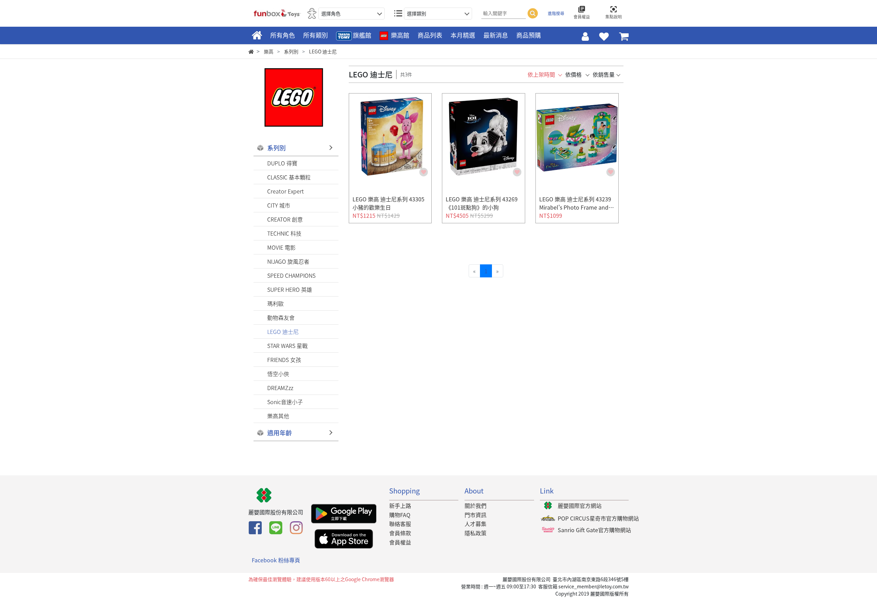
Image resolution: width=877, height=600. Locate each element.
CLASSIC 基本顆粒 (289, 177)
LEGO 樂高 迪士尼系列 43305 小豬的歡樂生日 (388, 203)
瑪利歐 (275, 303)
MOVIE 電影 (281, 247)
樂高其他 (278, 416)
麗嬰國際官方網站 (580, 505)
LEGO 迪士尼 (283, 331)
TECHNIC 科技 (284, 233)
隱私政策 (475, 533)
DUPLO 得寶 (282, 163)
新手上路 (400, 505)
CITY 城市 (278, 205)
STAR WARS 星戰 (287, 345)
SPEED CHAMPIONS (291, 275)
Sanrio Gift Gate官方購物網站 (594, 530)
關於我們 (475, 505)
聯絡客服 (400, 524)
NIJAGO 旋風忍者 (288, 261)
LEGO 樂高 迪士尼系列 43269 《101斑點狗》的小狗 (482, 203)
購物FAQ (399, 515)
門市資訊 (475, 515)
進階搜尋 (556, 13)
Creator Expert (285, 191)
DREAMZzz (280, 388)
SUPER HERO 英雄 (289, 289)
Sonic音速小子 (285, 402)
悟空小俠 (278, 374)
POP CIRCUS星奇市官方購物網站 (598, 518)
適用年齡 (279, 432)
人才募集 (475, 524)
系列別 (276, 147)
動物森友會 (281, 317)
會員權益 (400, 542)
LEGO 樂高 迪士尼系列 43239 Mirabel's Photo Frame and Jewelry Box (576, 207)
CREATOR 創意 (285, 219)
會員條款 (400, 533)
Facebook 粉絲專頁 (276, 560)
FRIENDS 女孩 (284, 359)
